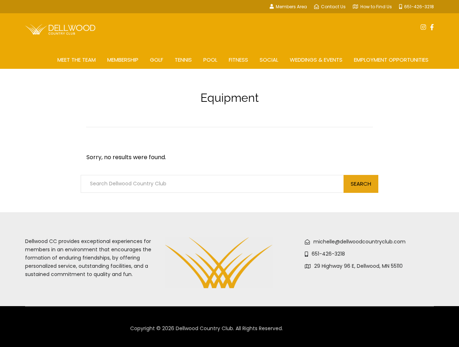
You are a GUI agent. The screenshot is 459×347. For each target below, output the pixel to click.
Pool (210, 59)
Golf (156, 59)
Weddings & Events (316, 59)
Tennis (183, 59)
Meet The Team (76, 59)
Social (269, 59)
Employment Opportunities (391, 59)
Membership (122, 59)
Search (361, 183)
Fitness (238, 59)
